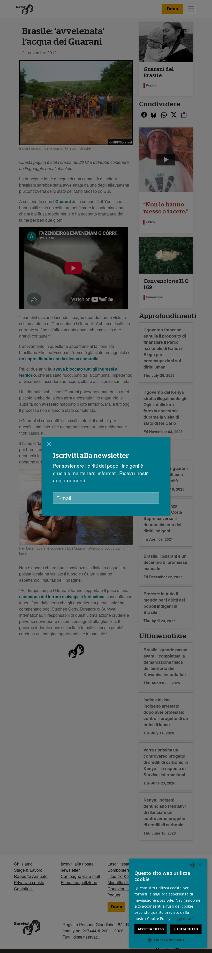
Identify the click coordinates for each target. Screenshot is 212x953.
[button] (168, 940)
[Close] (49, 444)
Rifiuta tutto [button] (185, 929)
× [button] (200, 865)
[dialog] (106, 476)
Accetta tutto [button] (151, 929)
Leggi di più (183, 918)
